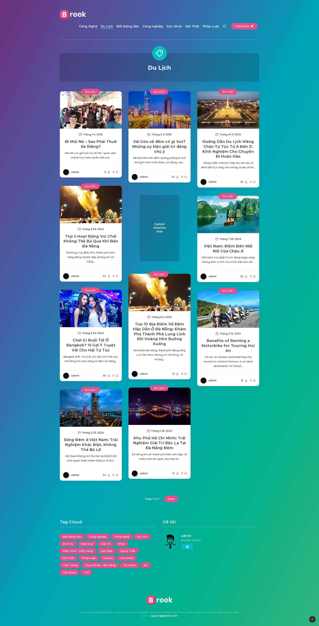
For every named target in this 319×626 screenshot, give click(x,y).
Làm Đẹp (107, 550)
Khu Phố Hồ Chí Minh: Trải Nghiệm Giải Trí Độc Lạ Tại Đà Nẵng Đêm (159, 443)
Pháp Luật (211, 26)
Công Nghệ (88, 26)
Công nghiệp (153, 26)
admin (186, 536)
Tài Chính (129, 565)
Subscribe (243, 26)
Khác (121, 543)
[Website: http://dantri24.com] (187, 547)
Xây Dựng (69, 572)
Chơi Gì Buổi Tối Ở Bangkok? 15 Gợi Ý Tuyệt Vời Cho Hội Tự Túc (90, 345)
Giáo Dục (87, 543)
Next (171, 498)
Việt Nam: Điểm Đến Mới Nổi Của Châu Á (228, 248)
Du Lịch (107, 26)
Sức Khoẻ (174, 26)
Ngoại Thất (127, 550)
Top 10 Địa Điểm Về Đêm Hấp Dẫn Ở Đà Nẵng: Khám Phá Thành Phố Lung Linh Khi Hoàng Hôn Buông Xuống (159, 334)
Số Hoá (108, 558)
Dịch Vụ (68, 543)
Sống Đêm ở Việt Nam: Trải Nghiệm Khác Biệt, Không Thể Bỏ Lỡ (91, 445)
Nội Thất (192, 26)
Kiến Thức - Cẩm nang (78, 550)
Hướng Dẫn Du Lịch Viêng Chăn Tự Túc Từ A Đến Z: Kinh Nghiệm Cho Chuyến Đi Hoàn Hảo (228, 149)
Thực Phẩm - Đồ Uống (100, 565)
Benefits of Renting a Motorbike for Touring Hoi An (228, 345)
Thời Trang (70, 565)
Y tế (86, 572)
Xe (145, 565)
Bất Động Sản (127, 26)
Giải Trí (105, 543)
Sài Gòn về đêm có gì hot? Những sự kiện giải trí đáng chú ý (159, 146)
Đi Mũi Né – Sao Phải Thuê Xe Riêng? (91, 144)
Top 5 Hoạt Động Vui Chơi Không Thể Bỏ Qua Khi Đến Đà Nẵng (90, 241)
